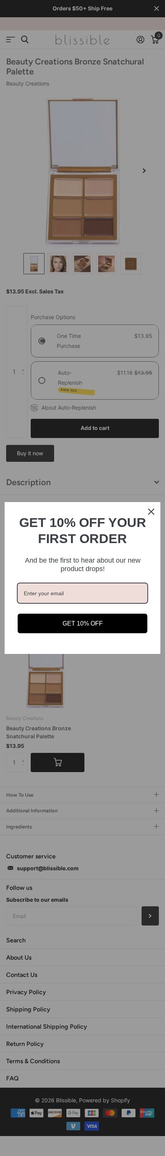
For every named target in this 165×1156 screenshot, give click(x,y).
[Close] (151, 511)
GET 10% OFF (83, 623)
